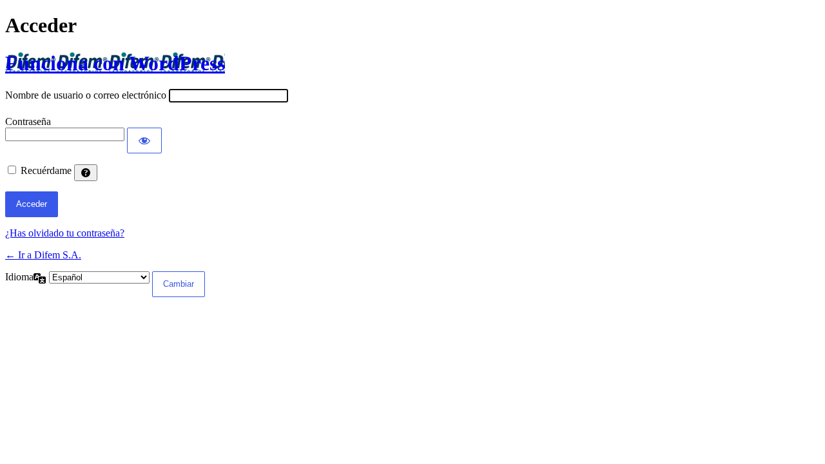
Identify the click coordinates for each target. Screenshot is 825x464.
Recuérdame (46, 170)
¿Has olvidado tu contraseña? (64, 232)
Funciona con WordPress (115, 63)
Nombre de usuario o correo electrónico (85, 95)
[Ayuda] (85, 172)
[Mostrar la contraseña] (144, 140)
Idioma (19, 276)
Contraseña (28, 121)
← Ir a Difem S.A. (43, 254)
